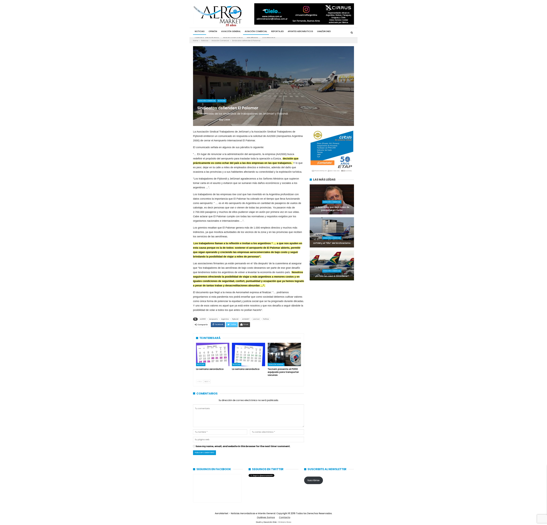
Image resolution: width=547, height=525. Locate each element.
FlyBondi (235, 319)
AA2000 (203, 319)
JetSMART (246, 319)
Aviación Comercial (256, 31)
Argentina (225, 319)
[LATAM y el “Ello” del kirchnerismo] (331, 232)
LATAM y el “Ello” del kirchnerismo (332, 243)
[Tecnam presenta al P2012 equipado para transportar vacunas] (284, 354)
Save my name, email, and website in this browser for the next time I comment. (243, 446)
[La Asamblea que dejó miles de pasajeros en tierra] (331, 199)
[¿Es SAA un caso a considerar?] (331, 265)
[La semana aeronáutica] (212, 354)
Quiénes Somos (266, 517)
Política (266, 319)
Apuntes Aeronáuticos (300, 31)
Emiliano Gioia (284, 522)
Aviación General (231, 31)
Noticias (199, 31)
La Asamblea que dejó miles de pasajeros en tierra (332, 209)
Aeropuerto (213, 319)
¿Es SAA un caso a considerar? (332, 276)
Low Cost (256, 319)
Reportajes (277, 31)
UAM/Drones (324, 31)
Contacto (284, 517)
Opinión (213, 31)
